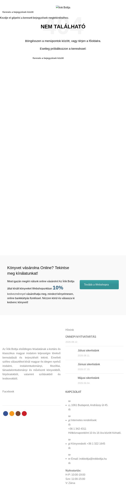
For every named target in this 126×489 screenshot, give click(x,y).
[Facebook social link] (57, 2)
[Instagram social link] (65, 2)
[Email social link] (61, 2)
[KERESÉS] (121, 12)
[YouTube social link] (69, 2)
